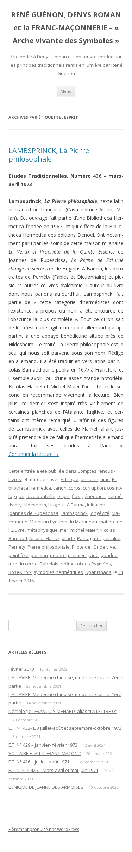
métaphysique (42, 530)
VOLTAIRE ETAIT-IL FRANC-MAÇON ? (44, 753)
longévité (99, 513)
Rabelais (49, 564)
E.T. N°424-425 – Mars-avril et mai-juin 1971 (53, 770)
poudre (58, 555)
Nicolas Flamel (44, 538)
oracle (68, 538)
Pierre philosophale (48, 547)
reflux (67, 564)
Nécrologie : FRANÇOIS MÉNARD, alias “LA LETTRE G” (62, 711)
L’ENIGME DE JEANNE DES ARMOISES (45, 787)
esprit (63, 496)
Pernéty (16, 547)
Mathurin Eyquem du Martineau (63, 521)
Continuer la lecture (33, 454)
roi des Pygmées (93, 564)
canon (60, 488)
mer (64, 530)
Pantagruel (89, 538)
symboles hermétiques (58, 572)
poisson (39, 555)
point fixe (18, 555)
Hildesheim (34, 505)
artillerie (89, 479)
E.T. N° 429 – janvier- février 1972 (42, 745)
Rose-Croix (20, 572)
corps (75, 488)
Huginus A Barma (66, 505)
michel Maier (84, 530)
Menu (66, 91)
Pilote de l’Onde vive (93, 547)
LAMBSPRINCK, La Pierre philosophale (48, 155)
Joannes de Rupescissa (33, 513)
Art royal (69, 479)
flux (76, 496)
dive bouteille (40, 496)
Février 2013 (21, 669)
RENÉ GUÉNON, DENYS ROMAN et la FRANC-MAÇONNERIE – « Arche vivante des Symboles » (66, 27)
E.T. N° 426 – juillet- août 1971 (38, 762)
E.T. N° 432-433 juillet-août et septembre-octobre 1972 (64, 728)
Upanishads (98, 572)
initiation (96, 505)
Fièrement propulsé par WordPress (43, 829)
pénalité (111, 538)
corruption (94, 488)
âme (105, 479)
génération (94, 496)
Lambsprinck (74, 513)
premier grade (83, 555)
